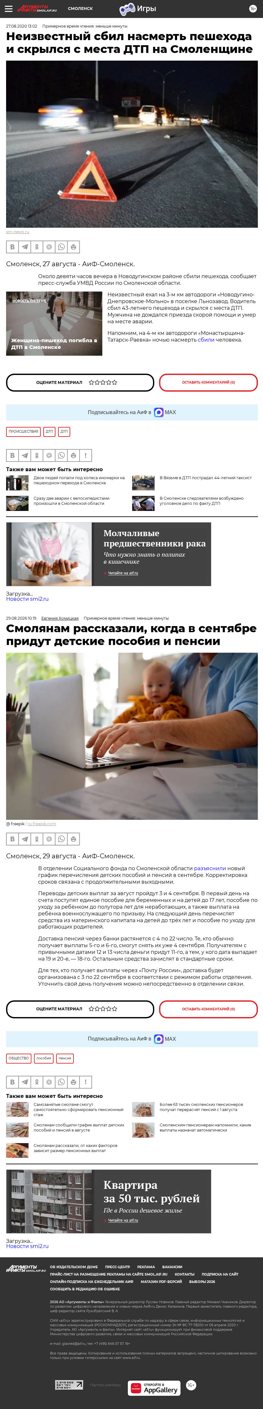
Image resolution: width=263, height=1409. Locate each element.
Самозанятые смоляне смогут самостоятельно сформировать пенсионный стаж (78, 1109)
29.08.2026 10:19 (21, 618)
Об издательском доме (74, 1267)
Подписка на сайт (220, 1274)
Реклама (146, 1267)
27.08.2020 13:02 (21, 26)
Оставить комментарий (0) (208, 382)
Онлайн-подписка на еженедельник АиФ (91, 1282)
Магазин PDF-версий (161, 1282)
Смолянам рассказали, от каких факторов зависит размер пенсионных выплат (75, 1148)
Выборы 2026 (202, 1282)
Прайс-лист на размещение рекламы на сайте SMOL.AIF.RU (108, 1274)
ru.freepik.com (42, 823)
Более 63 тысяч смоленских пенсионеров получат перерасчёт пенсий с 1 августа (201, 1107)
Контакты (184, 1274)
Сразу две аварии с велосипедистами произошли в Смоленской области (71, 501)
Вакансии (172, 1267)
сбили (206, 340)
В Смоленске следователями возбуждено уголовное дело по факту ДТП (202, 501)
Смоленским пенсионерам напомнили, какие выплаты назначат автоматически (205, 1128)
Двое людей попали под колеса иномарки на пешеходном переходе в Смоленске (79, 480)
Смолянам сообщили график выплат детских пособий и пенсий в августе (79, 1128)
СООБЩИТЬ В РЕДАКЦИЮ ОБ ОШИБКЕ (85, 1289)
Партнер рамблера (105, 1385)
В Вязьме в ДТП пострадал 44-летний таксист (206, 477)
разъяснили (210, 868)
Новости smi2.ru (27, 599)
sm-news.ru (17, 231)
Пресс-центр (117, 1267)
